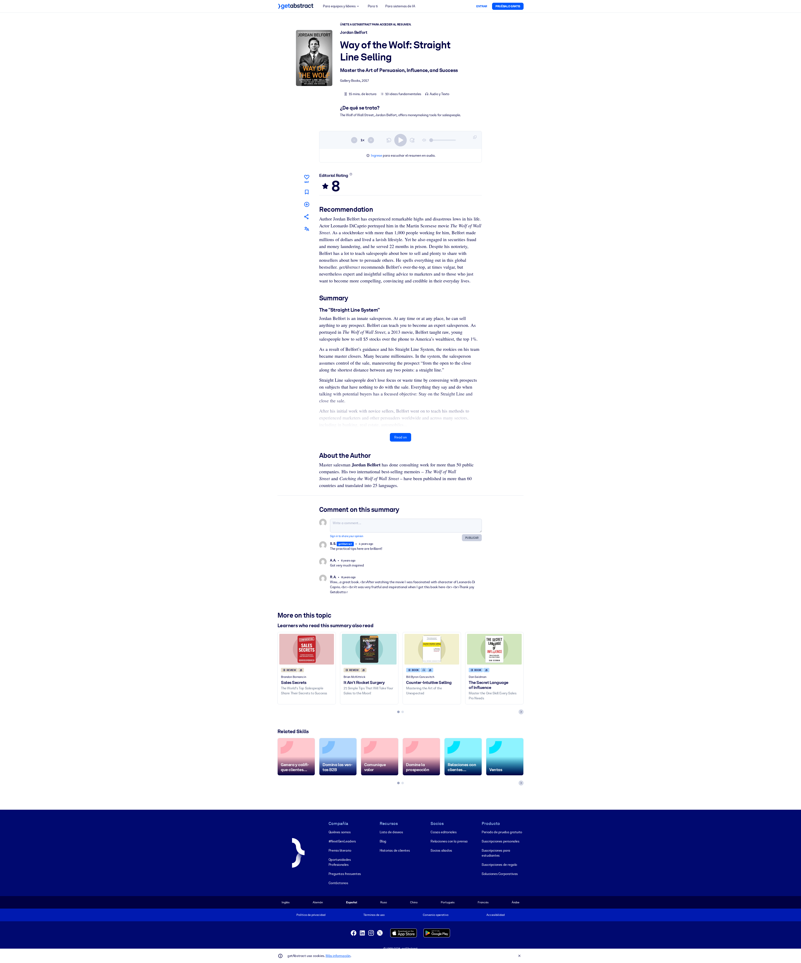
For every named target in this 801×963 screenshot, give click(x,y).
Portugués (448, 902)
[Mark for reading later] (306, 192)
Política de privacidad (310, 914)
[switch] (400, 140)
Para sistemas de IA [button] (400, 6)
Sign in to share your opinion (346, 536)
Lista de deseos (391, 832)
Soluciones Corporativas (500, 874)
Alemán (318, 902)
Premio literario (340, 850)
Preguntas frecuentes (345, 874)
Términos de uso (374, 914)
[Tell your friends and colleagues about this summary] (306, 216)
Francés (483, 902)
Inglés (286, 902)
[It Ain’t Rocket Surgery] (369, 649)
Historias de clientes (395, 850)
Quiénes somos (340, 832)
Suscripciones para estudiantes (496, 852)
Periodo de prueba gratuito (502, 832)
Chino (414, 902)
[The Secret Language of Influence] (494, 649)
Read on (400, 437)
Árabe (515, 902)
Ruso (383, 902)
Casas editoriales (443, 832)
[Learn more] (351, 174)
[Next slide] (521, 711)
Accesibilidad (495, 914)
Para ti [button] (373, 6)
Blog (383, 841)
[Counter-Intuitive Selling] (431, 649)
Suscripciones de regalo (499, 865)
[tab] (398, 712)
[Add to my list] (306, 204)
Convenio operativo (435, 914)
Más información (338, 956)
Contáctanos (338, 883)
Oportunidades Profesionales (340, 862)
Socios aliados (441, 850)
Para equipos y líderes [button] (339, 6)
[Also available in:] (306, 228)
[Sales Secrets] (306, 649)
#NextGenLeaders (342, 841)
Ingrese (376, 155)
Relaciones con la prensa (449, 841)
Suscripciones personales (500, 841)
